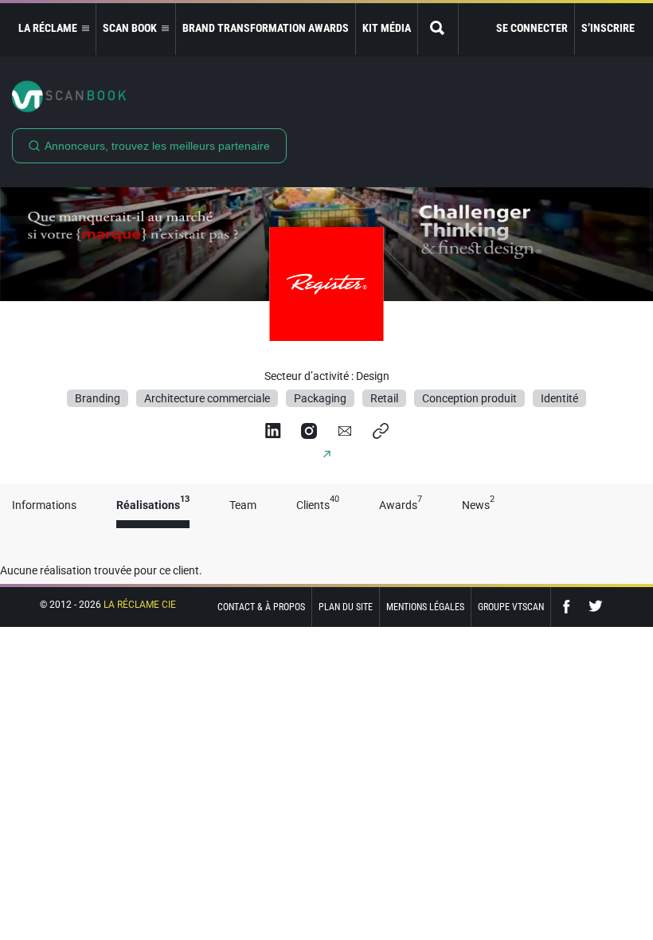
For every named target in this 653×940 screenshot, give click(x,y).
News (478, 505)
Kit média (386, 28)
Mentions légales (425, 607)
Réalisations (153, 505)
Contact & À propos (261, 607)
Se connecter (532, 28)
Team (242, 505)
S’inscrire (608, 28)
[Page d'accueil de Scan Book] (326, 96)
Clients (317, 505)
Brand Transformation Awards (265, 28)
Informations (44, 505)
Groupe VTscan (511, 607)
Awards (400, 505)
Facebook (570, 606)
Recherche (438, 29)
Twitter (595, 606)
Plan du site (346, 607)
